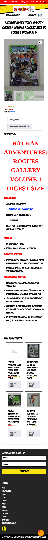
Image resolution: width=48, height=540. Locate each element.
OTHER (3, 504)
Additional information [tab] (19, 126)
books (4, 494)
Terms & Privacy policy (9, 523)
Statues (4, 501)
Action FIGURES (6, 491)
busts (3, 497)
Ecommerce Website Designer (36, 537)
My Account (5, 520)
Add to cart (13, 385)
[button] (40, 42)
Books (13, 112)
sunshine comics (19, 537)
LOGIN (8, 15)
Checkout (5, 513)
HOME (3, 488)
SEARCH (4, 507)
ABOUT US (4, 510)
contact (4, 517)
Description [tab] (14, 119)
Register (16, 15)
